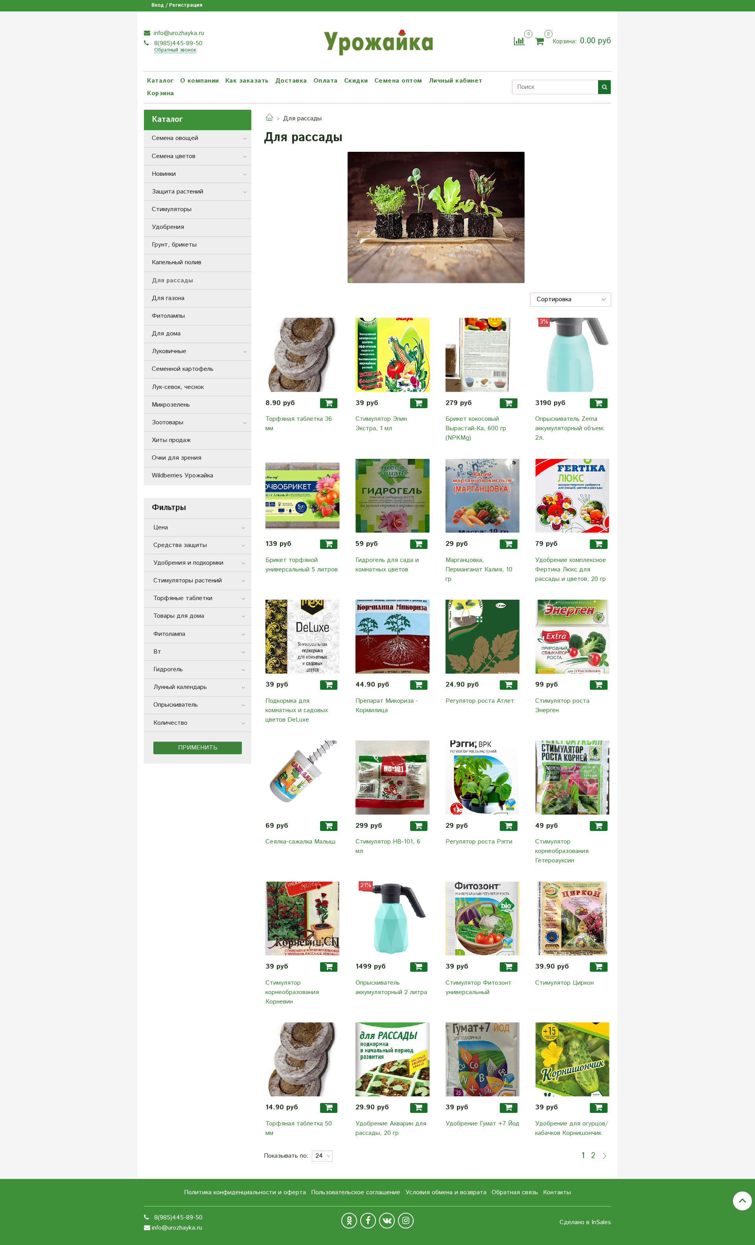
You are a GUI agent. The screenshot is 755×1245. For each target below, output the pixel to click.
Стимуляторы (172, 209)
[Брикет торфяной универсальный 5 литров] (302, 496)
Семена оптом (398, 80)
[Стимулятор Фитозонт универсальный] (483, 918)
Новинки (164, 174)
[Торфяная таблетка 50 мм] (302, 1059)
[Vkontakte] (387, 1220)
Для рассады (172, 280)
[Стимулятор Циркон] (572, 918)
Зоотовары (167, 422)
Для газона (168, 298)
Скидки (356, 80)
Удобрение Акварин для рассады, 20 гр (390, 1128)
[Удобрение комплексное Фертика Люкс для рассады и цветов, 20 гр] (572, 496)
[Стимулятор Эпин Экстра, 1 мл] (392, 355)
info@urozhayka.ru (178, 33)
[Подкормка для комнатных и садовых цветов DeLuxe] (302, 637)
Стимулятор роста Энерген (562, 705)
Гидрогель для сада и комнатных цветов (387, 565)
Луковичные (169, 351)
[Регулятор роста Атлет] (483, 637)
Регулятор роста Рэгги (479, 841)
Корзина (160, 93)
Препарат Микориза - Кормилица (386, 705)
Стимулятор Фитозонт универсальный (479, 987)
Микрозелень (171, 404)
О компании (199, 80)
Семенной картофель (183, 369)
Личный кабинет (455, 80)
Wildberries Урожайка (182, 475)
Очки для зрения (176, 457)
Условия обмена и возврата (445, 1192)
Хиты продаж (171, 440)
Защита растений (177, 191)
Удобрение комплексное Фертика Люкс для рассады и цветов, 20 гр (570, 570)
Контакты (557, 1192)
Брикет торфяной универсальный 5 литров (301, 565)
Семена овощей (175, 138)
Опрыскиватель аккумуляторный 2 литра (391, 987)
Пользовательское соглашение (355, 1192)
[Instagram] (406, 1220)
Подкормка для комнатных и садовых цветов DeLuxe (296, 710)
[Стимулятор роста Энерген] (572, 637)
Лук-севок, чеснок (178, 387)
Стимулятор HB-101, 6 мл (387, 846)
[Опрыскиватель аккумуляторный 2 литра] (392, 918)
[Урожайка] (377, 40)
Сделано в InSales (585, 1222)
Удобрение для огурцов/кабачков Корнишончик (571, 1128)
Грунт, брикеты (174, 244)
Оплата (325, 80)
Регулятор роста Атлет (480, 700)
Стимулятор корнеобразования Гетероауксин (562, 851)
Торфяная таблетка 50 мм (298, 1128)
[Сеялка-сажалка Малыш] (302, 777)
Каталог (160, 80)
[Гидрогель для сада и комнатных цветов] (392, 496)
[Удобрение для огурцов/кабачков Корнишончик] (572, 1059)
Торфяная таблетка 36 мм (298, 423)
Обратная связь (515, 1192)
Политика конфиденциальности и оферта (245, 1192)
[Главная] (269, 118)
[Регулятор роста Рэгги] (483, 777)
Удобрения (168, 227)
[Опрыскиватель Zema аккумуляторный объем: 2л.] (572, 355)
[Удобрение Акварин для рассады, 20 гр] (392, 1059)
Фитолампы (168, 315)
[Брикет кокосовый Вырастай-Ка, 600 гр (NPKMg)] (483, 355)
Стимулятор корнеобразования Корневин (292, 992)
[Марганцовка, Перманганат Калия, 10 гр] (483, 496)
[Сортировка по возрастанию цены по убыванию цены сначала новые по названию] (570, 300)
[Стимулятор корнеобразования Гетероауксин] (572, 777)
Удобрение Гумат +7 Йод (482, 1123)
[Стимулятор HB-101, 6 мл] (392, 777)
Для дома (166, 333)
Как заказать (247, 80)
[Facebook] (368, 1220)
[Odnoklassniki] (349, 1220)
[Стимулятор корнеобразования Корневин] (302, 918)
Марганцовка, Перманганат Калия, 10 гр (479, 570)
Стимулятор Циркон (564, 982)
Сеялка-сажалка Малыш (300, 841)
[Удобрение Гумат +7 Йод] (483, 1059)
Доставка (291, 80)
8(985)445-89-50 (177, 43)
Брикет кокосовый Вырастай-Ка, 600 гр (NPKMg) (476, 428)
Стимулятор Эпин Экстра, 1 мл (381, 423)
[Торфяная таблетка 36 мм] (302, 355)
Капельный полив (176, 262)
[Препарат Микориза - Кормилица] (392, 637)
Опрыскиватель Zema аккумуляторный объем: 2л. (570, 428)
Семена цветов (173, 156)
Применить (197, 747)
